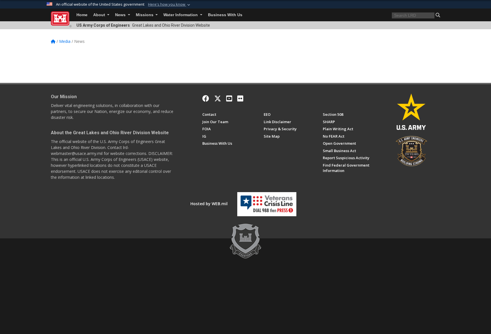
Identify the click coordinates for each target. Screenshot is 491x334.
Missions (145, 15)
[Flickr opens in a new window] (240, 98)
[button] (169, 4)
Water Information (181, 15)
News (121, 15)
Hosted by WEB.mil (209, 203)
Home (82, 15)
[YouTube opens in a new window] (229, 98)
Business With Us (225, 15)
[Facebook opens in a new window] (205, 98)
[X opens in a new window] (217, 98)
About (99, 15)
